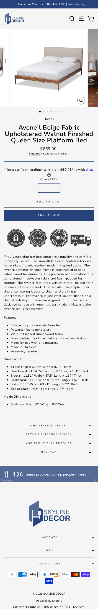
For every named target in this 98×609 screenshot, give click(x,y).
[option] (49, 4)
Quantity (48, 179)
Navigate (49, 537)
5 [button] (55, 112)
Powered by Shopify (49, 601)
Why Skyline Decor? (49, 425)
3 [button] (48, 112)
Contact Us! (49, 563)
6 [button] (59, 112)
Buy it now (49, 215)
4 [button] (51, 112)
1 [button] (40, 112)
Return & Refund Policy (49, 434)
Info (49, 550)
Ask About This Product (49, 443)
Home (48, 119)
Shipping (35, 153)
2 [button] (44, 112)
